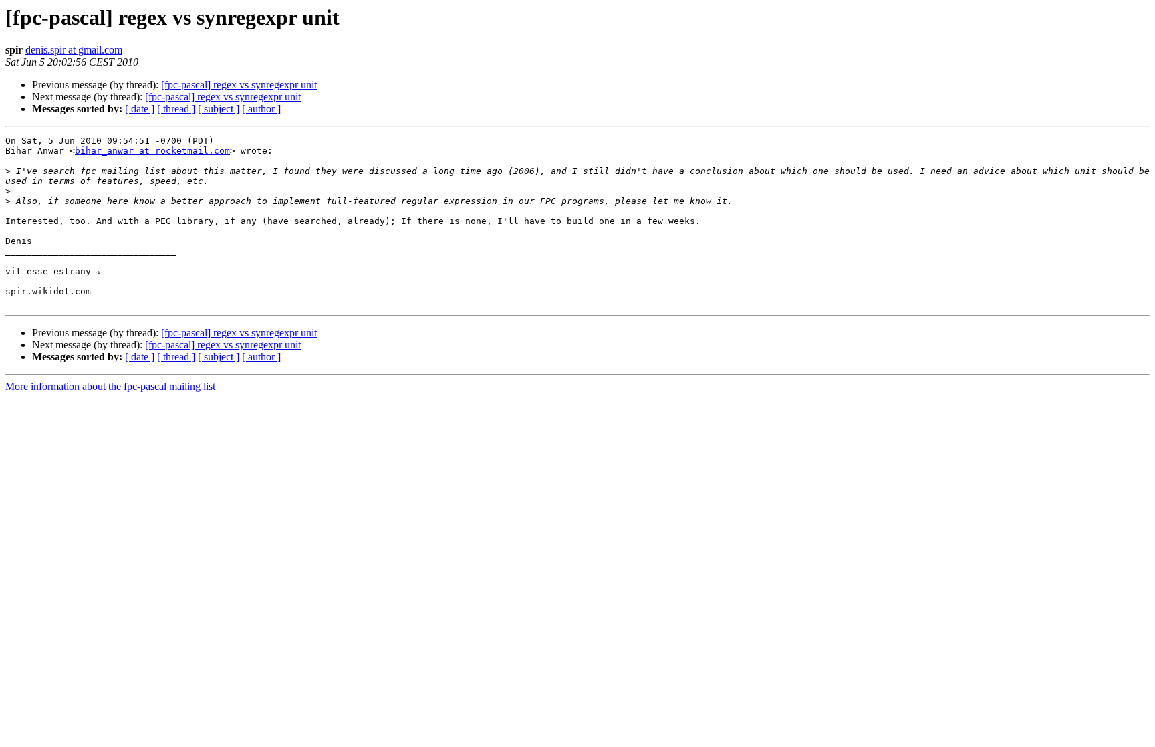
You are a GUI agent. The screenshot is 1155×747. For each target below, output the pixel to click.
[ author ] (261, 108)
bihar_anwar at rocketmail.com (152, 151)
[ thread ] (176, 108)
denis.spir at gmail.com (73, 50)
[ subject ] (218, 108)
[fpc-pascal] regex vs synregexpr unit (239, 84)
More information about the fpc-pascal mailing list (110, 386)
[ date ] (139, 108)
